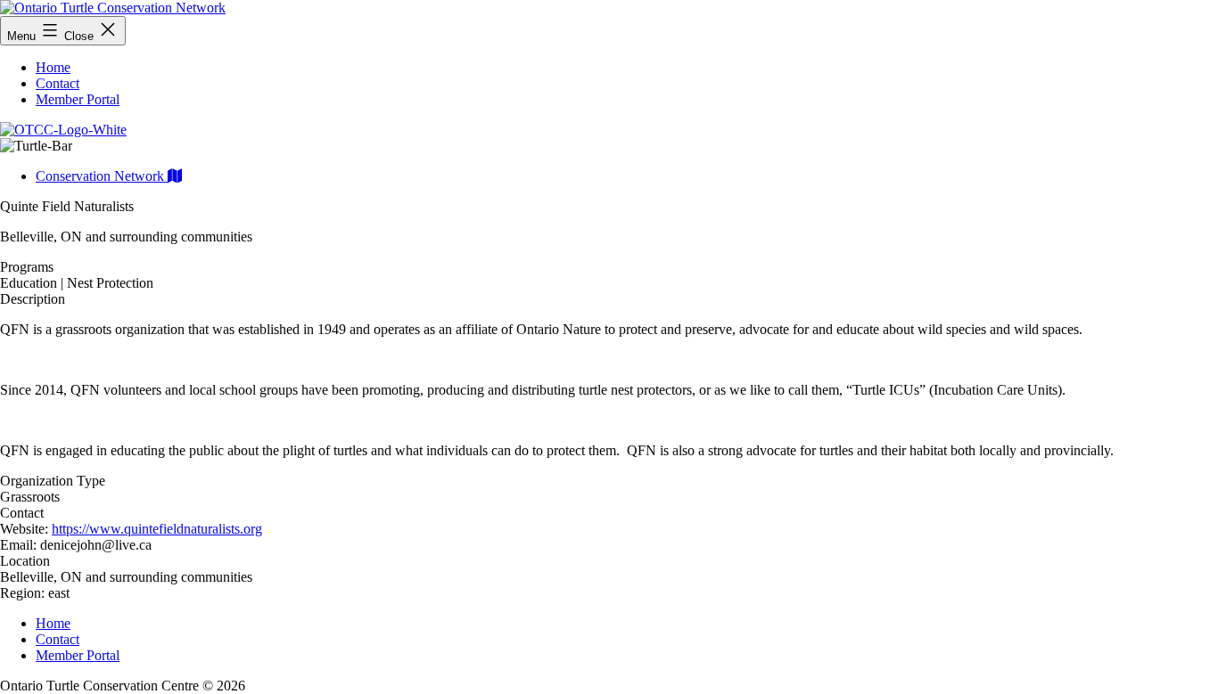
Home (53, 67)
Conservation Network (102, 176)
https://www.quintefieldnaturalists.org (157, 528)
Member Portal (77, 99)
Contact (57, 83)
